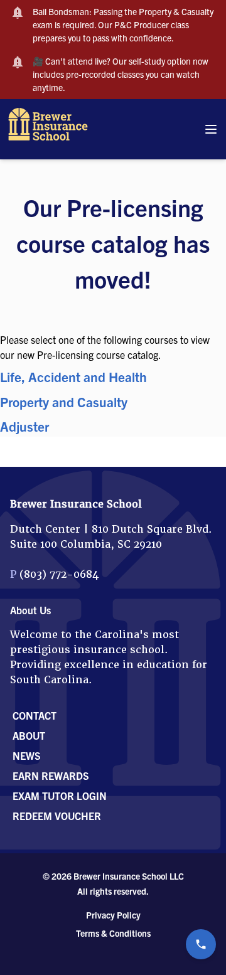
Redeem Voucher (57, 815)
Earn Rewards (51, 775)
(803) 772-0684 (59, 574)
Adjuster (24, 426)
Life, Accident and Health (73, 376)
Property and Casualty (63, 401)
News (27, 755)
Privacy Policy (113, 914)
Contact (34, 715)
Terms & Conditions (113, 933)
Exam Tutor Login (60, 795)
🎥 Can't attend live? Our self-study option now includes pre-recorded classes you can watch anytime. (120, 74)
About (29, 735)
